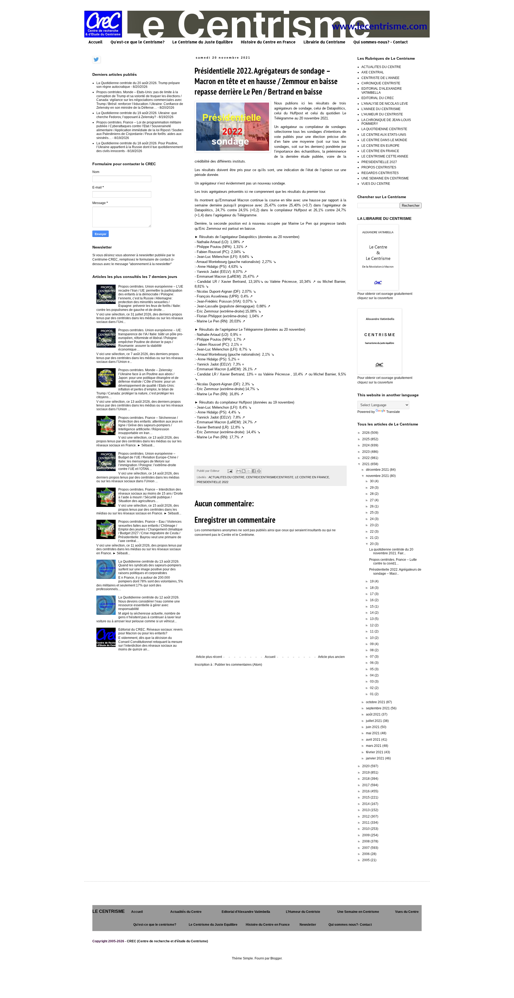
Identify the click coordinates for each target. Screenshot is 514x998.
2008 (366, 841)
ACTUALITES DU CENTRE (226, 477)
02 (372, 688)
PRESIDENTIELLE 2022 (212, 482)
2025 (366, 439)
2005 (366, 860)
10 (372, 638)
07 (372, 656)
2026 (366, 433)
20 (372, 544)
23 (372, 525)
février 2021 (375, 752)
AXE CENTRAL (372, 72)
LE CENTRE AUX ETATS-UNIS (383, 135)
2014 (366, 804)
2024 (366, 445)
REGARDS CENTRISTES (380, 173)
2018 (366, 779)
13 (372, 619)
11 (372, 631)
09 (372, 644)
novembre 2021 (378, 476)
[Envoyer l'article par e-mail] (229, 470)
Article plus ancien (331, 657)
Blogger (276, 958)
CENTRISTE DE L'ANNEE (380, 78)
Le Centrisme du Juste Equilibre (202, 42)
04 (372, 675)
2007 (366, 848)
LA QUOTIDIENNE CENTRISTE (384, 129)
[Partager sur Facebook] (253, 471)
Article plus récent (209, 657)
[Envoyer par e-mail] (238, 471)
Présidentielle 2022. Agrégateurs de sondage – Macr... (395, 571)
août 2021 (373, 714)
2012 (366, 816)
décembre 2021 (378, 470)
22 (372, 531)
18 (372, 588)
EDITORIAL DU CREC (377, 98)
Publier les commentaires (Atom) (238, 664)
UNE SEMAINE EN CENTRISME (385, 178)
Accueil (95, 42)
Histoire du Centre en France (268, 42)
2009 (366, 835)
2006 (366, 854)
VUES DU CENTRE (375, 184)
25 (372, 512)
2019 (366, 772)
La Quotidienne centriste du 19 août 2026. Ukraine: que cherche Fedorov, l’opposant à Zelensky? (136, 115)
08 (372, 650)
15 (372, 606)
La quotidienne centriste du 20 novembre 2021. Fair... (391, 551)
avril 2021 (373, 739)
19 (372, 581)
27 (372, 500)
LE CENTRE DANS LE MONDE (384, 140)
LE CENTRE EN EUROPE (380, 146)
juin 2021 (373, 727)
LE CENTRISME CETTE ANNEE (384, 156)
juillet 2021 (374, 721)
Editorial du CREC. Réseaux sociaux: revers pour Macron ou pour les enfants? (150, 631)
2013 (366, 810)
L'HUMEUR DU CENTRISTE (382, 114)
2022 (366, 458)
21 (372, 538)
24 (372, 519)
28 (372, 494)
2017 (366, 785)
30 (372, 481)
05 (372, 669)
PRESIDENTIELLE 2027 (379, 162)
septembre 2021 (378, 708)
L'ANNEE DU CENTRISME (380, 109)
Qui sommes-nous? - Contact (380, 42)
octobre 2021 (376, 702)
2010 (366, 829)
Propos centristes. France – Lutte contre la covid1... (393, 561)
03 (372, 681)
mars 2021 (374, 746)
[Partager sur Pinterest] (259, 471)
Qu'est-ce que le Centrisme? (137, 42)
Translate (393, 412)
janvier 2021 (375, 758)
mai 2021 (373, 733)
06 (372, 663)
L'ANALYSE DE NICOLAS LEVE (384, 104)
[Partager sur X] (248, 471)
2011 (366, 822)
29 (372, 487)
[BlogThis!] (243, 471)
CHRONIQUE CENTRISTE (380, 83)
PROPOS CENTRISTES (378, 167)
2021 (366, 464)
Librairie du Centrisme (324, 42)
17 (372, 594)
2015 (366, 797)
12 (372, 625)
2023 (366, 452)
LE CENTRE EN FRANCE (312, 477)
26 (372, 506)
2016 (366, 791)
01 (372, 694)
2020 (366, 766)
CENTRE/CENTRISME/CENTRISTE (269, 477)
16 (372, 600)
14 (372, 613)
